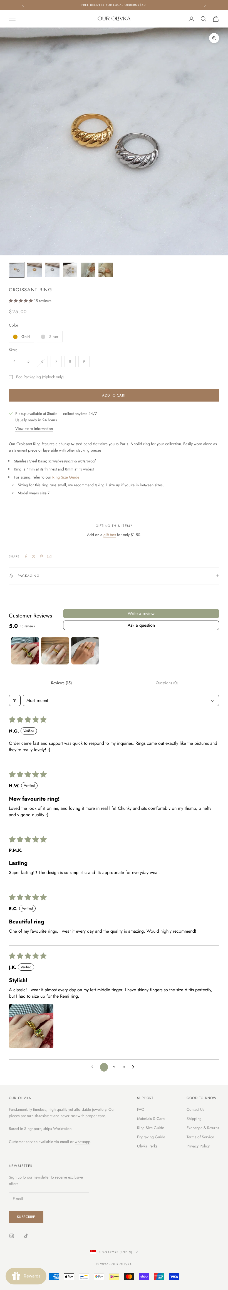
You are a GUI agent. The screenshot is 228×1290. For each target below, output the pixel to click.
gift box (109, 534)
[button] (21, 300)
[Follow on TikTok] (26, 1236)
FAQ (140, 1109)
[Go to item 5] (88, 270)
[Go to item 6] (105, 270)
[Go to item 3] (52, 270)
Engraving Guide (151, 1137)
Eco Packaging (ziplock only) (40, 377)
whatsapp (82, 1141)
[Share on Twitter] (33, 556)
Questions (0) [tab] (167, 683)
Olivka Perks (147, 1146)
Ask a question (141, 625)
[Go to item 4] (70, 270)
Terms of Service (200, 1137)
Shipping (194, 1118)
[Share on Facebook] (26, 556)
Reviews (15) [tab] (61, 683)
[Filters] (15, 700)
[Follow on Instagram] (11, 1236)
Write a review (141, 613)
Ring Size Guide (65, 477)
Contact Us (195, 1109)
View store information (34, 428)
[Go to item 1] (16, 270)
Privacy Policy (198, 1146)
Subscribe (26, 1216)
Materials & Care (151, 1118)
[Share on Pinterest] (41, 556)
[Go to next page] (134, 1067)
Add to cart (114, 395)
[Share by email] (49, 556)
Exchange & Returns (203, 1127)
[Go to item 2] (34, 270)
